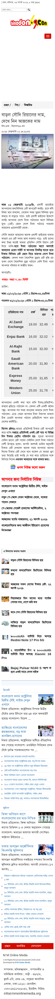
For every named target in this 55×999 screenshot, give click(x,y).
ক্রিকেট (6, 690)
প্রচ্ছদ (6, 105)
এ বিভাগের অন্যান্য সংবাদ (14, 551)
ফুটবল (6, 808)
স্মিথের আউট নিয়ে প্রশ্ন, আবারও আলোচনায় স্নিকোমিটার (26, 798)
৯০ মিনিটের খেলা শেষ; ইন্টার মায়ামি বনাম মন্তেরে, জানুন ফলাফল (27, 920)
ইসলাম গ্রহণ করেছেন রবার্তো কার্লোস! (19, 756)
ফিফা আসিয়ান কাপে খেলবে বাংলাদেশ (19, 775)
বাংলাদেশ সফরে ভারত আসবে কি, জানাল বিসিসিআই (25, 779)
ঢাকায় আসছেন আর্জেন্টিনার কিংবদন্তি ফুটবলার (17, 848)
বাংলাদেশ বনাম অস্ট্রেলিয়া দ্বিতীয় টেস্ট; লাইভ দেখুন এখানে (25, 488)
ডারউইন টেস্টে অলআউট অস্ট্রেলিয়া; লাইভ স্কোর (23, 793)
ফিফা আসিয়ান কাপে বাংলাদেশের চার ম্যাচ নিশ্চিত (18, 816)
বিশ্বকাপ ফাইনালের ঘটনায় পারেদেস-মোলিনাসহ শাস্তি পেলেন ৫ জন (28, 877)
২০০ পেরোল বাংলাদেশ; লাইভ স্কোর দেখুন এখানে (24, 784)
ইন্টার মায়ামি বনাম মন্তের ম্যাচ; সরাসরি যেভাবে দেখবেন (27, 936)
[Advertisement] (27, 70)
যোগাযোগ (36, 946)
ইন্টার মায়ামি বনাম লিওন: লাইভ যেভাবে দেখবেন (24, 914)
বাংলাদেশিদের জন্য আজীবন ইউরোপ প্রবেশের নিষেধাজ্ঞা (25, 528)
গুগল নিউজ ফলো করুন (31, 467)
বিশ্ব (16, 105)
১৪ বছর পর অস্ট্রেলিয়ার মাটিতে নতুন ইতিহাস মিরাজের (26, 765)
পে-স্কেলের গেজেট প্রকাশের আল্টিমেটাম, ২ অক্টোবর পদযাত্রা (24, 510)
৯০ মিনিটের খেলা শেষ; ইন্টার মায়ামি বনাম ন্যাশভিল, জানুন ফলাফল (28, 894)
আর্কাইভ (20, 946)
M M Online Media (22, 963)
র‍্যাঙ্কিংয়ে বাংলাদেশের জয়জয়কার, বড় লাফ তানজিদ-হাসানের (14, 731)
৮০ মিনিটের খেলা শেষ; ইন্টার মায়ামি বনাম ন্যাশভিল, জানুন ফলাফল (28, 902)
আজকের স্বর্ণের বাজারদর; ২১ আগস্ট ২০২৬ (24, 519)
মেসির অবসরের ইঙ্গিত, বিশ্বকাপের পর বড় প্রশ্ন (23, 909)
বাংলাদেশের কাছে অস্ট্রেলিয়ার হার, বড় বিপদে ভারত (24, 761)
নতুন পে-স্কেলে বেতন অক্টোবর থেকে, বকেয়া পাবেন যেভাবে (24, 499)
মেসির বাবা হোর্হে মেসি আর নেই (17, 927)
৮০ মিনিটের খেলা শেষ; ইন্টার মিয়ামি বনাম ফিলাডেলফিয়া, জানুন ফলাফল (27, 886)
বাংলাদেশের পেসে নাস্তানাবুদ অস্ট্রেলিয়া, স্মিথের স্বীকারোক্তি (27, 789)
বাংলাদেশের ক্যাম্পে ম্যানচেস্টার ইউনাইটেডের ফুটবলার (26, 931)
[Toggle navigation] (47, 36)
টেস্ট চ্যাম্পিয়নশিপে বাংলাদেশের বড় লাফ (20, 770)
